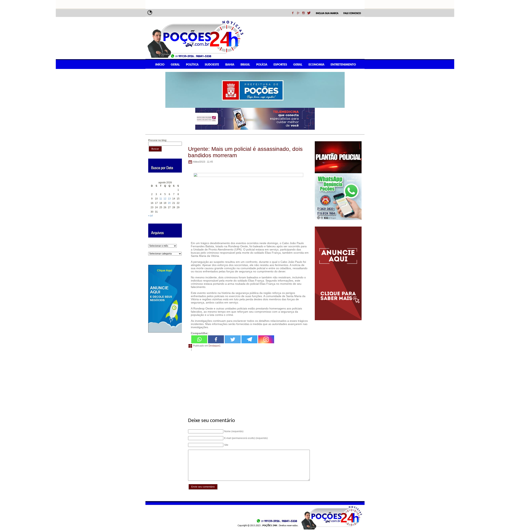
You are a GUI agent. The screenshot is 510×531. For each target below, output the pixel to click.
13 (169, 198)
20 (169, 203)
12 (165, 198)
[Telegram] (249, 339)
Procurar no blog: (157, 140)
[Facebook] (216, 339)
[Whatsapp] (199, 339)
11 (160, 198)
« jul (150, 215)
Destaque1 (215, 345)
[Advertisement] (248, 382)
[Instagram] (266, 339)
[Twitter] (233, 339)
